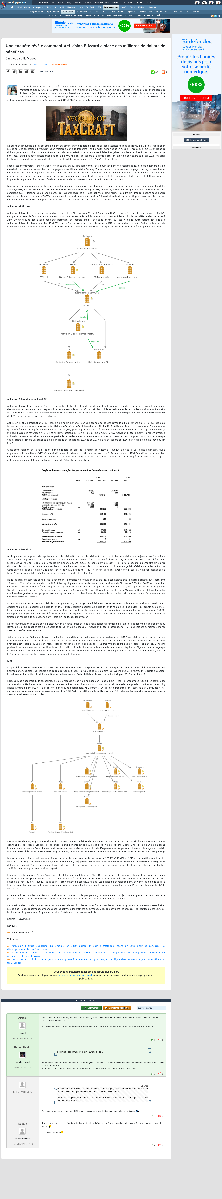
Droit (138, 2)
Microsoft (71, 7)
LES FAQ (78, 15)
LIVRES (138, 15)
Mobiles (141, 7)
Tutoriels (57, 2)
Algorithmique (53, 12)
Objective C (132, 12)
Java (81, 7)
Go (113, 12)
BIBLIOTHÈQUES (114, 15)
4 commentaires (59, 65)
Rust (167, 12)
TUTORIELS (89, 15)
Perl (150, 12)
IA (55, 7)
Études (128, 2)
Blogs (77, 2)
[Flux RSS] (212, 16)
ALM (62, 7)
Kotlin (120, 12)
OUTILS (100, 15)
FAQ (68, 2)
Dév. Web (90, 7)
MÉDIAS (128, 15)
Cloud (48, 7)
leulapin (23, 1123)
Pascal (143, 12)
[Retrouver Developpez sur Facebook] (219, 16)
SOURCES (148, 15)
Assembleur (81, 12)
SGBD (123, 7)
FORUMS (67, 15)
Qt (181, 12)
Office (132, 7)
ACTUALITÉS (55, 15)
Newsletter (101, 2)
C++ (96, 12)
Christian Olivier (39, 64)
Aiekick (22, 1018)
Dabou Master (22, 1047)
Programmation (111, 7)
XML (187, 12)
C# (103, 12)
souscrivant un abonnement (75, 975)
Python (159, 12)
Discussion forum (198, 140)
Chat (88, 2)
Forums (43, 2)
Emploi (116, 2)
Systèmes (153, 7)
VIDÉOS (159, 15)
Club (148, 2)
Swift (174, 12)
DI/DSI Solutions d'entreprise (30, 7)
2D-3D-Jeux (68, 12)
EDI (99, 7)
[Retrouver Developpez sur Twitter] (215, 16)
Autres (196, 12)
